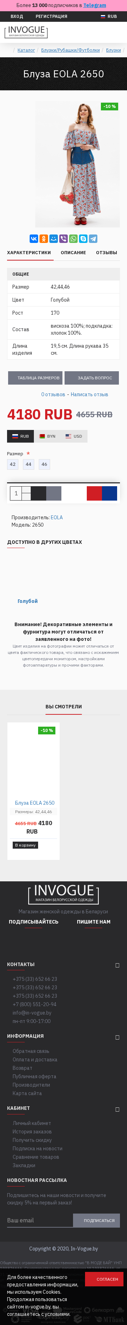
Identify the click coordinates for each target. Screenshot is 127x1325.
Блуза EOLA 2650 (34, 803)
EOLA (57, 517)
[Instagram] (16, 942)
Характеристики (29, 253)
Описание (73, 253)
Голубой (28, 601)
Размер (16, 454)
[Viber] (63, 238)
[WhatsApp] (73, 238)
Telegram (94, 5)
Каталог (26, 50)
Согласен (107, 1279)
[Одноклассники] (44, 238)
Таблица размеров (39, 377)
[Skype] (83, 238)
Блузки (113, 50)
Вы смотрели (64, 707)
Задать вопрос (95, 377)
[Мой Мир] (53, 238)
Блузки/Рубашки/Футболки (70, 50)
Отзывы (106, 253)
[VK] (51, 942)
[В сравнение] (109, 493)
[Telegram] (93, 238)
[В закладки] (94, 493)
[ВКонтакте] (34, 238)
